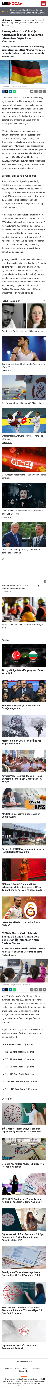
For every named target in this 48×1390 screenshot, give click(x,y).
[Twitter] (6, 91)
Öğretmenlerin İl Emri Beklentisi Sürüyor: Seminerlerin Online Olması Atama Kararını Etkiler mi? (27, 11)
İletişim (25, 1368)
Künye (17, 1368)
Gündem (18, 20)
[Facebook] (3, 91)
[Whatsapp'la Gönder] (14, 91)
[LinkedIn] (10, 91)
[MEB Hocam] (12, 3)
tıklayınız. (28, 1386)
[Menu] (44, 4)
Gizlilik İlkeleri (36, 1368)
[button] (36, 91)
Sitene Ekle (23, 1371)
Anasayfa (8, 20)
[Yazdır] (31, 91)
